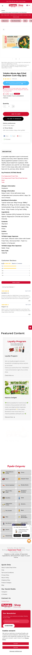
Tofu (2, 182)
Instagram (4, 591)
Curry (22, 472)
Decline (15, 647)
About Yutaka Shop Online (8, 567)
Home (3, 10)
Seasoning (9, 535)
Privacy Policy (5, 575)
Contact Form (5, 601)
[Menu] (2, 6)
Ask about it (25, 535)
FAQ (2, 570)
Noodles (8, 498)
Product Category (6, 582)
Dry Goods (9, 510)
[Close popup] (29, 526)
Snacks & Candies (23, 491)
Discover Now (9, 417)
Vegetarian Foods (9, 504)
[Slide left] (12, 59)
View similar (17, 535)
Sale (25, 21)
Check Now (8, 375)
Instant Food (25, 478)
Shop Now (8, 458)
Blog (2, 585)
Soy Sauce (9, 523)
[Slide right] (19, 59)
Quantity (6, 103)
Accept (16, 643)
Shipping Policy (5, 580)
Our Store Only (16, 21)
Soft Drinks (24, 523)
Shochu (23, 504)
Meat (7, 479)
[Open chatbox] (29, 541)
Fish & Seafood (10, 485)
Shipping (14, 96)
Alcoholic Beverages (24, 516)
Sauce (7, 529)
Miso (7, 517)
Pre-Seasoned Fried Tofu (9, 176)
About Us (5, 21)
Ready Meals (24, 485)
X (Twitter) (4, 594)
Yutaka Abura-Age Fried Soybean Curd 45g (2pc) (14, 12)
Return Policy (5, 577)
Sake (22, 497)
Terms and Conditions (7, 572)
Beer (22, 510)
